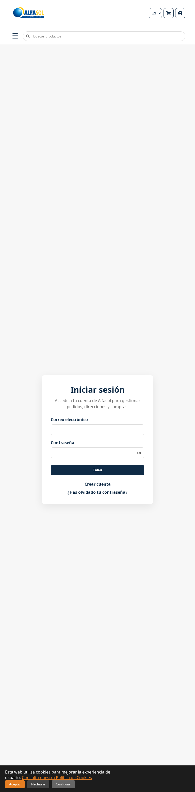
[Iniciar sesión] (180, 13)
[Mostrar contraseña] (139, 453)
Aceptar (15, 784)
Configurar (63, 784)
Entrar (97, 470)
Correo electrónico (69, 419)
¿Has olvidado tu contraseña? (97, 492)
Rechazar (38, 784)
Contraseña (62, 442)
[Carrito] (169, 13)
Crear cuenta (98, 484)
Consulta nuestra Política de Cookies (57, 777)
